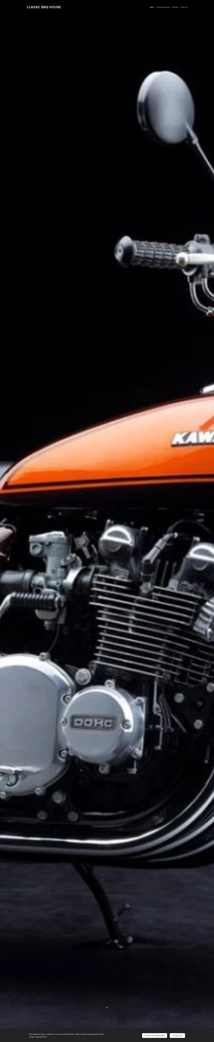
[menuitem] (152, 7)
